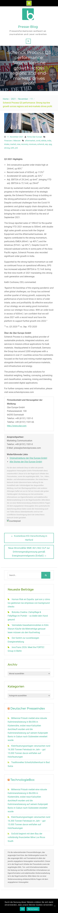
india (49, 141)
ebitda (43, 141)
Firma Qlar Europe (34, 137)
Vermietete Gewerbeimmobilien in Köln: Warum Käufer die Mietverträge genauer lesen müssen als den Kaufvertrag (28, 629)
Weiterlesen (33, 909)
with (12, 148)
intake (6, 144)
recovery (24, 144)
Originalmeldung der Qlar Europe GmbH (28, 458)
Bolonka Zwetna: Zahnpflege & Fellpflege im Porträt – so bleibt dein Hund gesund (28, 616)
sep (46, 144)
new (18, 144)
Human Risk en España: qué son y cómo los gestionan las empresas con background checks (29, 603)
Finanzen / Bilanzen (12, 141)
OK (22, 909)
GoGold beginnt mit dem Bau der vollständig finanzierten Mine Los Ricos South (26, 837)
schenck (40, 144)
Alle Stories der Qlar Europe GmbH (26, 461)
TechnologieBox (22, 780)
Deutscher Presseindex (27, 708)
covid (38, 141)
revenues (32, 144)
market (13, 144)
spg (50, 144)
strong (7, 148)
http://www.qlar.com (16, 425)
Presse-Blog (28, 27)
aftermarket (30, 141)
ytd (16, 148)
